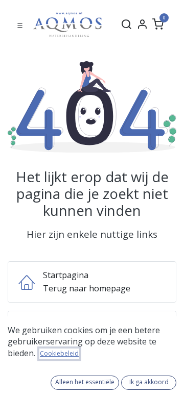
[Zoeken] (126, 24)
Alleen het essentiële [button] (84, 382)
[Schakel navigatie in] (20, 24)
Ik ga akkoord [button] (149, 382)
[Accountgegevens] (142, 24)
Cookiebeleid (59, 353)
